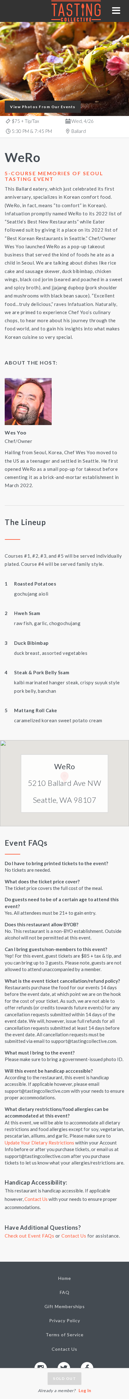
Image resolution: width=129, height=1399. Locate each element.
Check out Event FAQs (29, 1236)
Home (64, 1278)
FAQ (65, 1292)
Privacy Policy (64, 1320)
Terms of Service (65, 1334)
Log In (85, 1390)
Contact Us (36, 1199)
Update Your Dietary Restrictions (39, 1142)
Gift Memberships (64, 1306)
